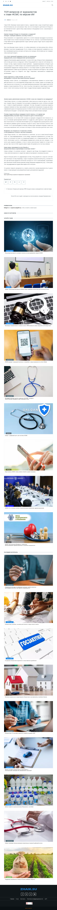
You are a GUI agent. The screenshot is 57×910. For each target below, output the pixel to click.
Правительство (10, 505)
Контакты (22, 899)
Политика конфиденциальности (35, 899)
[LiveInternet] (24, 903)
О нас (17, 899)
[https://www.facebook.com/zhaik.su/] (3, 1)
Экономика (9, 877)
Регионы (8, 287)
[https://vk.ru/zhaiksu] (6, 1)
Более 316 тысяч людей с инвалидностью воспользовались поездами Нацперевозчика (31, 196)
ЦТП (46, 899)
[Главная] (8, 5)
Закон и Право (9, 250)
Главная (12, 899)
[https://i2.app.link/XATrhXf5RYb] (10, 1)
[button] (6, 182)
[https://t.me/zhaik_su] (8, 1)
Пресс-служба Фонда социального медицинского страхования (17, 174)
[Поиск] (53, 5)
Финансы (8, 433)
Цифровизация (10, 359)
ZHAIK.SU (9, 19)
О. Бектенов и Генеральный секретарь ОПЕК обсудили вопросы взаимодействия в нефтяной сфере (29, 189)
